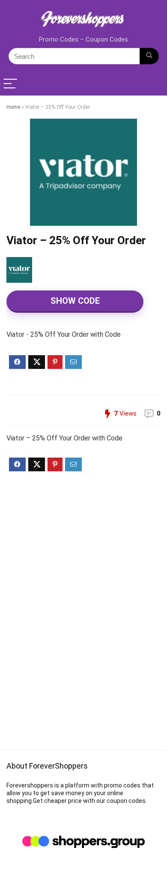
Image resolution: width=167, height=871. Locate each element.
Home (13, 107)
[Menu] (10, 84)
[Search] (149, 56)
